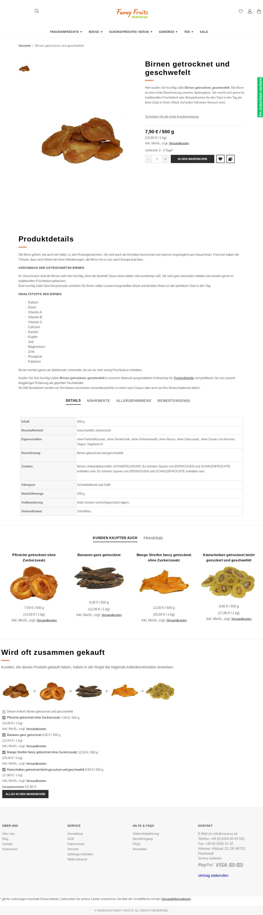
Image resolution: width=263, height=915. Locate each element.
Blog (5, 839)
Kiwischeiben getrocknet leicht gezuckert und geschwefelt (45, 769)
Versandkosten (179, 143)
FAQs (137, 844)
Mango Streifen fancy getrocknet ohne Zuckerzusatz (42, 752)
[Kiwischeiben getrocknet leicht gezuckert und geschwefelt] (228, 582)
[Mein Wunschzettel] (241, 12)
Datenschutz (75, 844)
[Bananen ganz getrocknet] (99, 578)
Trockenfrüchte (184, 378)
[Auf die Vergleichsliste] (32, 597)
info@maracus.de (226, 834)
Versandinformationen (176, 899)
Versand (72, 849)
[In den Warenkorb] (53, 597)
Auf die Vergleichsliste (230, 159)
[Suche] (36, 12)
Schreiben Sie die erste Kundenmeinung (172, 116)
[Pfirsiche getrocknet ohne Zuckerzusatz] (34, 583)
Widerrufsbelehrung (146, 834)
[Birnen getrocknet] (84, 142)
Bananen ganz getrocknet (99, 555)
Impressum (10, 849)
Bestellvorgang (143, 839)
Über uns (8, 834)
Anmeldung (75, 834)
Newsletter (140, 849)
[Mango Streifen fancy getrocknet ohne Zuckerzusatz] (164, 583)
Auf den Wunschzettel (220, 159)
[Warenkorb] (259, 12)
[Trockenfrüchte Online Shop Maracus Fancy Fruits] (131, 10)
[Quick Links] (250, 12)
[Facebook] (130, 893)
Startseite (24, 45)
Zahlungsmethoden (80, 854)
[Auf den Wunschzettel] (42, 597)
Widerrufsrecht (77, 859)
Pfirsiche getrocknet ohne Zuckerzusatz (33, 718)
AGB (70, 839)
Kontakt (7, 844)
